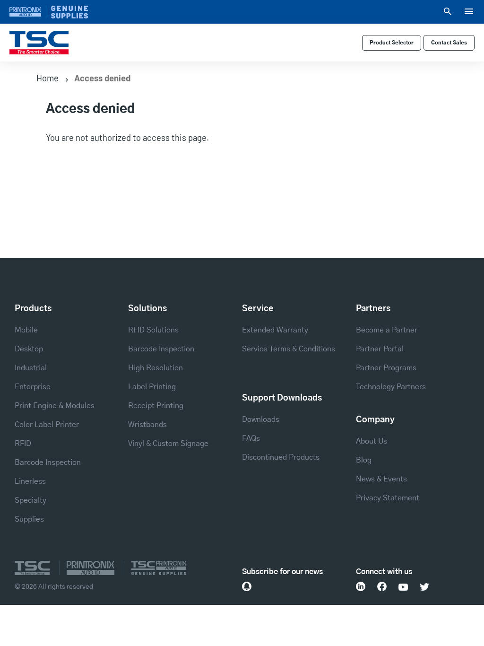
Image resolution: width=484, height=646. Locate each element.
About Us (371, 441)
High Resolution (155, 368)
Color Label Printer (47, 424)
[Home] (39, 43)
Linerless (30, 481)
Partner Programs (386, 368)
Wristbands (147, 424)
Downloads (260, 419)
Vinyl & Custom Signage (168, 443)
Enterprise (33, 387)
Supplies (29, 519)
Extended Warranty (275, 330)
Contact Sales (449, 42)
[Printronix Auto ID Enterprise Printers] (27, 11)
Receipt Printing (155, 406)
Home (47, 78)
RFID (23, 443)
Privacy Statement (387, 498)
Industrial (31, 368)
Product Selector (392, 42)
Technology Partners (391, 387)
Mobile (26, 330)
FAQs (251, 438)
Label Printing (152, 387)
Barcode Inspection (48, 462)
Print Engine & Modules (55, 406)
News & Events (381, 479)
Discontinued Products (281, 457)
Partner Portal (380, 349)
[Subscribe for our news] (246, 586)
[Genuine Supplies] (69, 11)
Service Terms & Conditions (288, 349)
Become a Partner (386, 330)
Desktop (29, 349)
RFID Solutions (153, 330)
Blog (364, 460)
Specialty (30, 500)
